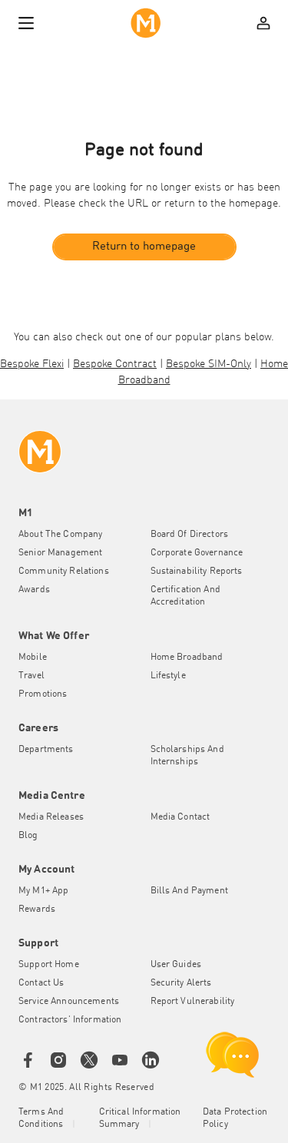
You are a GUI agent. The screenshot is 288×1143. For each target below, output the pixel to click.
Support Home (48, 964)
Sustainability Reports (197, 571)
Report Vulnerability (193, 1001)
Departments (46, 749)
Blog (28, 835)
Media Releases (51, 817)
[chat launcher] (233, 1055)
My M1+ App (43, 891)
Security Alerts (181, 983)
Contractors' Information (69, 1020)
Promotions (42, 694)
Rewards (36, 909)
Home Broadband (187, 657)
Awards (34, 590)
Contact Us (41, 983)
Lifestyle (168, 676)
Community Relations (63, 571)
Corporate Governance (197, 553)
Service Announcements (68, 1001)
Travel (31, 676)
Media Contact (180, 817)
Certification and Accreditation (185, 596)
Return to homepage (144, 247)
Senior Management (60, 553)
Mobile (32, 657)
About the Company (60, 534)
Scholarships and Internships (187, 756)
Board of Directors (190, 534)
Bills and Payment (189, 891)
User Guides (176, 964)
